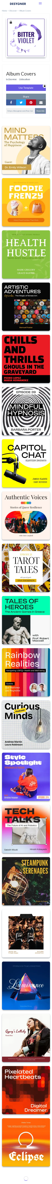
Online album (24, 79)
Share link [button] (40, 111)
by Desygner (11, 79)
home (4, 11)
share (26, 96)
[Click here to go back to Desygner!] (18, 5)
